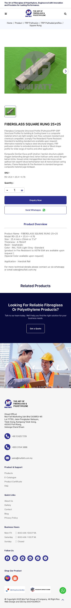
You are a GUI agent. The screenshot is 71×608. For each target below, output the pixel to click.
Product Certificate (13, 481)
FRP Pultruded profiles (51, 23)
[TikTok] (38, 558)
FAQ (6, 486)
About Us (8, 501)
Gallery (7, 505)
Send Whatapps (33, 210)
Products (8, 473)
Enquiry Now (36, 200)
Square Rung (35, 25)
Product (18, 23)
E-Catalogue (10, 477)
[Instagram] (15, 558)
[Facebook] (7, 558)
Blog (6, 513)
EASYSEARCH (33, 601)
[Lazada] (7, 578)
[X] (45, 558)
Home (9, 23)
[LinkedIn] (30, 558)
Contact (8, 509)
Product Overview (35, 224)
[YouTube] (23, 558)
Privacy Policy (11, 518)
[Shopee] (15, 578)
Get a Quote (35, 328)
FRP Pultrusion (31, 23)
